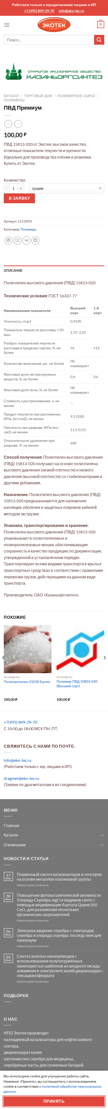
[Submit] (99, 40)
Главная (11, 825)
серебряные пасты (21, 1065)
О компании (15, 844)
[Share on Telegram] (35, 240)
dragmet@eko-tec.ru (21, 778)
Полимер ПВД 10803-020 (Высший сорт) (77, 683)
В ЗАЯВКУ (19, 198)
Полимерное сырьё (76, 96)
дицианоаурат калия (23, 1052)
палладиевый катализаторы (30, 1039)
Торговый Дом (38, 96)
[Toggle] (102, 835)
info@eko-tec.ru (71, 11)
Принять (54, 1101)
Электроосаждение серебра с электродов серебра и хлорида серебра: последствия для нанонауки (59, 935)
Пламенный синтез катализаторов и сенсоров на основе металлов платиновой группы (59, 876)
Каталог (11, 96)
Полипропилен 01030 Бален (27, 682)
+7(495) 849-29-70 (20, 722)
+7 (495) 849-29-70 (39, 11)
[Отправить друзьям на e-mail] (17, 240)
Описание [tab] (13, 270)
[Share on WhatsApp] (8, 240)
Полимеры (14, 100)
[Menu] (7, 25)
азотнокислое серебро (24, 1058)
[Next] (104, 668)
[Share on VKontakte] (26, 240)
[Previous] (3, 668)
